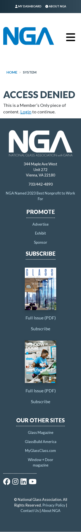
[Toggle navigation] (71, 36)
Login (25, 111)
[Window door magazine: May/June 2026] (40, 362)
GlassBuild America (40, 441)
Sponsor (40, 242)
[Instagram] (15, 482)
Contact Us (30, 510)
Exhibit (40, 233)
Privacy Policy (53, 505)
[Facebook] (6, 482)
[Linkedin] (24, 482)
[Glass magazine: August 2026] (40, 289)
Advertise (40, 224)
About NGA (50, 510)
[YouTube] (33, 482)
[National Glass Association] (28, 36)
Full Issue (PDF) (40, 317)
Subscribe (40, 328)
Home (11, 72)
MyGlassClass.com (40, 450)
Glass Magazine (40, 432)
